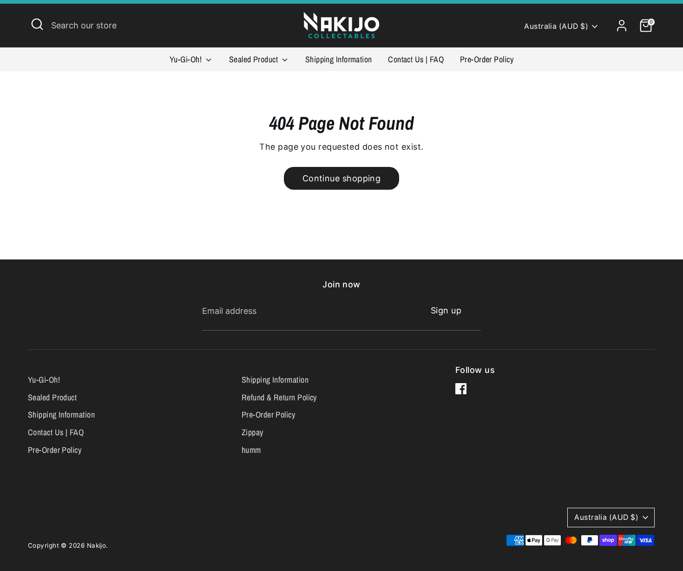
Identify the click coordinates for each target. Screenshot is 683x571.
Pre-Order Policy (486, 59)
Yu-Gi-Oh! (187, 59)
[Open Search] (37, 24)
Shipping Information (338, 59)
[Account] (621, 25)
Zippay (252, 432)
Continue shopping (341, 178)
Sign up (446, 310)
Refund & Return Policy (279, 397)
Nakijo (96, 545)
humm (251, 450)
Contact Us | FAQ (416, 59)
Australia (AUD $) (556, 26)
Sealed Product (254, 59)
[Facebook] (460, 388)
